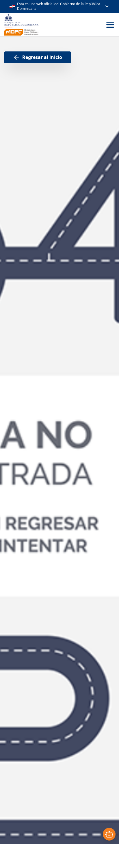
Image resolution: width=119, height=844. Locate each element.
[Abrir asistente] (109, 834)
